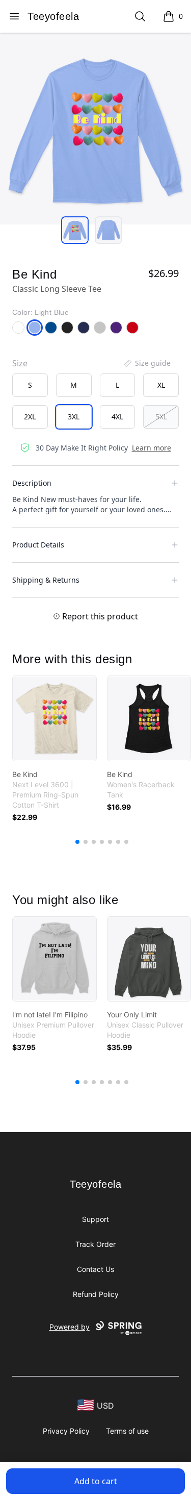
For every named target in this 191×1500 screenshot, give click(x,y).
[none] (147, 363)
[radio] (30, 385)
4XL (117, 416)
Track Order (95, 1244)
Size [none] (20, 363)
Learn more (151, 448)
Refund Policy (96, 1294)
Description (31, 483)
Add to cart (95, 1481)
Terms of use (127, 1431)
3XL (73, 416)
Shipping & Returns (45, 580)
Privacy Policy (66, 1431)
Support (95, 1219)
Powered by (69, 1326)
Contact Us (95, 1269)
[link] (54, 718)
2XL (30, 416)
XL (161, 385)
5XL (161, 416)
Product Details (38, 544)
